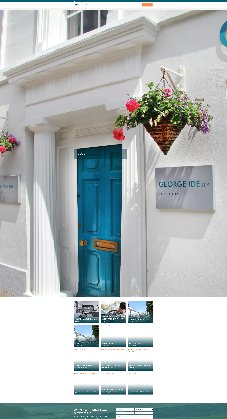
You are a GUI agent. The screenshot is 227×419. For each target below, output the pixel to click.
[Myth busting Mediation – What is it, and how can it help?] (113, 360)
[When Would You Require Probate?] (140, 384)
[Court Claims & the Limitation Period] (86, 384)
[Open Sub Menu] (100, 5)
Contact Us (147, 5)
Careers (136, 5)
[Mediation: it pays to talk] (140, 312)
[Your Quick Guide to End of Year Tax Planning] (140, 360)
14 (115, 398)
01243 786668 (78, 1)
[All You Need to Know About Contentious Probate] (86, 360)
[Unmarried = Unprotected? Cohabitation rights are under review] (86, 312)
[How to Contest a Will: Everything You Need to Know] (113, 336)
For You (98, 5)
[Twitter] (152, 1)
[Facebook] (147, 1)
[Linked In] (150, 1)
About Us (119, 5)
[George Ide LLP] (80, 4)
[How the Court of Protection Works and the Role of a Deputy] (113, 384)
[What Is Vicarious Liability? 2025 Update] (86, 336)
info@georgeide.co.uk (89, 1)
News (128, 5)
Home (75, 9)
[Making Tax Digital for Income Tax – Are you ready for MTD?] (140, 336)
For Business (108, 5)
